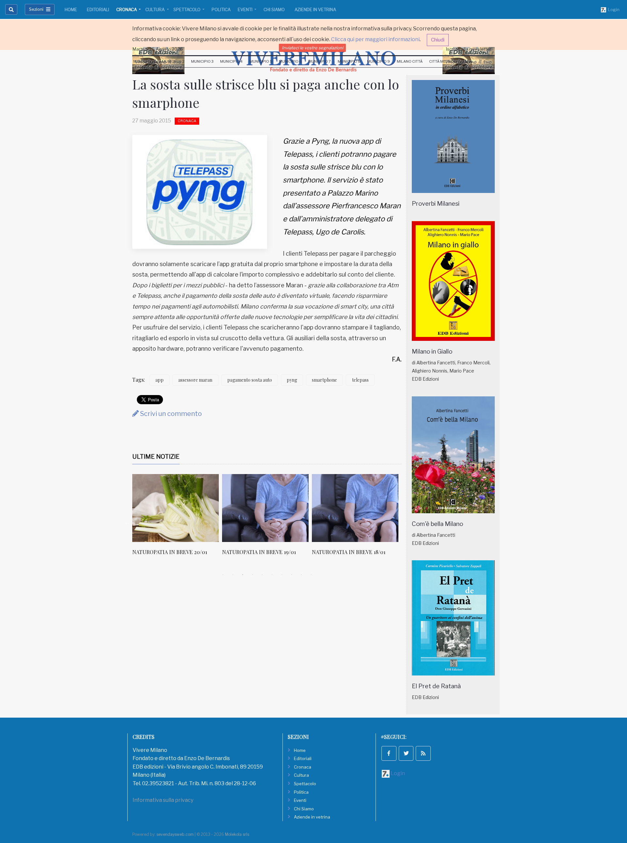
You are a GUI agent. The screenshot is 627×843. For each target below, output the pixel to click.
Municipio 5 (260, 61)
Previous (127, 522)
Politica (221, 9)
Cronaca (127, 9)
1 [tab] (223, 574)
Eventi (245, 9)
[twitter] (406, 753)
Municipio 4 (231, 61)
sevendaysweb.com (175, 834)
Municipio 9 (378, 61)
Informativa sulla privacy (163, 800)
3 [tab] (242, 574)
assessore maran (195, 380)
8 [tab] (291, 574)
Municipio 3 (202, 61)
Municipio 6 (290, 61)
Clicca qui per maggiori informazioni (375, 39)
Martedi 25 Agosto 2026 (158, 49)
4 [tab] (252, 574)
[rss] (423, 753)
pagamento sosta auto (249, 380)
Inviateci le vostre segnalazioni (312, 47)
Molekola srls (237, 834)
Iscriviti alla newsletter (468, 49)
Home (71, 9)
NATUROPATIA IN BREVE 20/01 (169, 552)
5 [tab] (262, 574)
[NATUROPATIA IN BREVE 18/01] (355, 508)
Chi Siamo (274, 9)
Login (612, 9)
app (159, 380)
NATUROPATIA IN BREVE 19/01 (259, 552)
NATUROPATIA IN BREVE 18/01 (348, 552)
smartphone (324, 380)
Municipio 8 (349, 61)
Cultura (155, 9)
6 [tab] (272, 574)
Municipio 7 (319, 61)
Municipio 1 (144, 61)
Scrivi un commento (170, 414)
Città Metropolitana (450, 61)
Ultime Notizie (156, 456)
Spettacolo (187, 9)
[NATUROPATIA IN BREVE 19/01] (265, 508)
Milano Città (410, 61)
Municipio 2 (173, 61)
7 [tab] (282, 574)
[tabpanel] (177, 518)
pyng (292, 380)
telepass (360, 380)
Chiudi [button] (437, 40)
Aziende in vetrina (315, 9)
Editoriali (98, 9)
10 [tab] (311, 574)
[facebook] (388, 753)
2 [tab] (233, 574)
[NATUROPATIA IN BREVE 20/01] (175, 508)
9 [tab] (301, 574)
